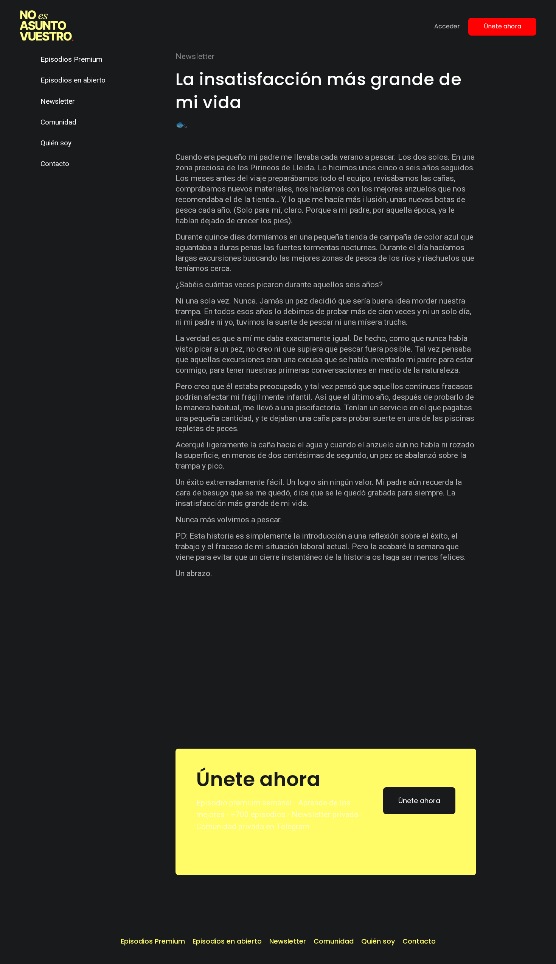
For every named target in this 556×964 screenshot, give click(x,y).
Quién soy (55, 143)
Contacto (54, 163)
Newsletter (57, 101)
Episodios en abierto (73, 80)
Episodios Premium (71, 59)
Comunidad (58, 122)
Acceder (447, 26)
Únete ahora (502, 26)
